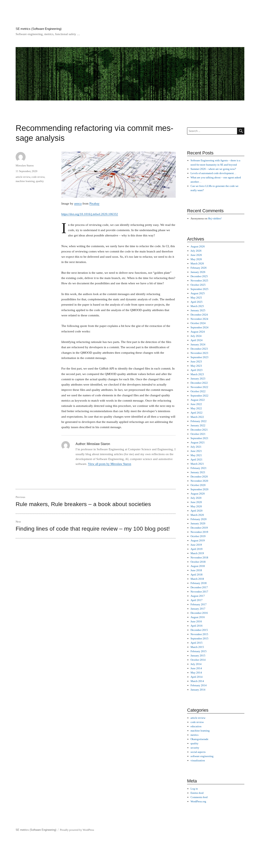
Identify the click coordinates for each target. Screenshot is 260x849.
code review (37, 176)
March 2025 (197, 306)
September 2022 (199, 395)
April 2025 (197, 301)
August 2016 (198, 617)
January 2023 (198, 378)
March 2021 (197, 463)
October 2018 (198, 561)
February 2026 (199, 267)
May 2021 (196, 455)
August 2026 (198, 246)
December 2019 (199, 527)
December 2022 (199, 382)
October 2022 (198, 391)
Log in (194, 788)
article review (23, 176)
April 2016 (197, 625)
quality (40, 181)
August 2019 (198, 540)
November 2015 (199, 634)
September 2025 (199, 289)
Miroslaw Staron (25, 165)
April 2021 (197, 459)
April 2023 (197, 370)
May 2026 (196, 259)
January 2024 (198, 344)
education (196, 726)
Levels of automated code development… (213, 173)
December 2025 (199, 276)
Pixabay (94, 203)
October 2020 (198, 485)
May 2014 (196, 672)
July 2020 (196, 497)
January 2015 (198, 655)
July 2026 (196, 250)
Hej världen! (215, 218)
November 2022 (199, 387)
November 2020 (199, 480)
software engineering (202, 756)
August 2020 (198, 493)
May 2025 (196, 297)
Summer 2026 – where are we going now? (213, 168)
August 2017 (198, 595)
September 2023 (199, 357)
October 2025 (198, 284)
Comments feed (199, 797)
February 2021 (199, 468)
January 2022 (198, 425)
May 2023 (196, 365)
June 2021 (196, 451)
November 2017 (199, 591)
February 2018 (199, 583)
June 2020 (196, 502)
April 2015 (197, 642)
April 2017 (197, 600)
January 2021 (198, 472)
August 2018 (198, 566)
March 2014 (197, 681)
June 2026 (196, 254)
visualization (198, 760)
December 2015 (199, 629)
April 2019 (197, 549)
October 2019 (198, 536)
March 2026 (197, 263)
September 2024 (199, 327)
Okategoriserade (199, 739)
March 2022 (197, 416)
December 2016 (199, 612)
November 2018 (199, 557)
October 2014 (198, 659)
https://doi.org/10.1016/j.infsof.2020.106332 (89, 214)
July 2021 (196, 446)
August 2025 (198, 293)
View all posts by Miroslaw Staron (109, 463)
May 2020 (196, 506)
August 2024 (198, 331)
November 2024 (199, 318)
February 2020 (199, 519)
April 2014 (197, 676)
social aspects (198, 751)
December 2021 (199, 429)
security (195, 747)
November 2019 (199, 531)
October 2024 (198, 323)
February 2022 (199, 421)
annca (78, 203)
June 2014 (196, 668)
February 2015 (199, 651)
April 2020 (197, 510)
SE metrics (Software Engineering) (39, 28)
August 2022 (198, 399)
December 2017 (199, 587)
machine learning (25, 181)
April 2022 (197, 412)
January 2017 (198, 608)
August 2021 (198, 442)
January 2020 (198, 523)
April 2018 (197, 574)
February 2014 (199, 685)
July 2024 (196, 335)
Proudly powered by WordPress (77, 829)
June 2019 (196, 544)
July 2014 (196, 664)
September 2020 (199, 489)
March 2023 (197, 374)
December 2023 (199, 348)
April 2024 (197, 340)
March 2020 (197, 514)
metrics (194, 734)
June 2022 (196, 404)
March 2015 (197, 647)
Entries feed (197, 792)
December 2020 (199, 476)
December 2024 (199, 314)
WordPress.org (198, 801)
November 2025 (199, 280)
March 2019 (197, 553)
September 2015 (199, 638)
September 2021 (199, 438)
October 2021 (198, 433)
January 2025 (198, 310)
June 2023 (196, 361)
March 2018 (197, 578)
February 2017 (199, 604)
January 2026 (198, 272)
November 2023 (199, 352)
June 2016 (196, 621)
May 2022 (196, 408)
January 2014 (198, 689)
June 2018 (196, 570)
